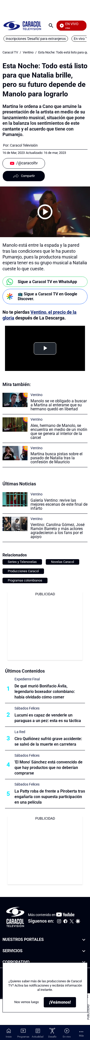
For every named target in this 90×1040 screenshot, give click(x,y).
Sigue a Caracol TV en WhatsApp (47, 281)
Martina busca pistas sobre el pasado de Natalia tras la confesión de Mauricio (56, 457)
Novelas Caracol (62, 562)
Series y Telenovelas (22, 562)
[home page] (22, 25)
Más (81, 1035)
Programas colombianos (25, 580)
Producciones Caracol (23, 571)
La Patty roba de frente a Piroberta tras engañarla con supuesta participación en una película (49, 797)
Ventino (28, 52)
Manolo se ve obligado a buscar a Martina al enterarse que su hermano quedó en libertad (58, 405)
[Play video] (45, 211)
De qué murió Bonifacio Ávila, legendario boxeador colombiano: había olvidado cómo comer (44, 691)
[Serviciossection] (84, 951)
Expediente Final (27, 679)
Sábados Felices (27, 708)
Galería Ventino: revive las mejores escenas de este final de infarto (59, 504)
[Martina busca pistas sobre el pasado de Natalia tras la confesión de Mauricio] (15, 453)
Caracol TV (10, 52)
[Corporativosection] (84, 962)
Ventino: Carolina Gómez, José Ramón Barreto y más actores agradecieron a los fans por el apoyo (57, 530)
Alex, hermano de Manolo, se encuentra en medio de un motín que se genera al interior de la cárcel (58, 431)
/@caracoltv (27, 163)
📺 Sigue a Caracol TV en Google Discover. (47, 296)
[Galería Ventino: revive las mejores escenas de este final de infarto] (15, 499)
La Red (19, 732)
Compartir (28, 176)
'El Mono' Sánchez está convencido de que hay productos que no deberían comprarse (48, 767)
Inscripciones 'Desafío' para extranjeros (36, 39)
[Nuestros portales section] (84, 939)
